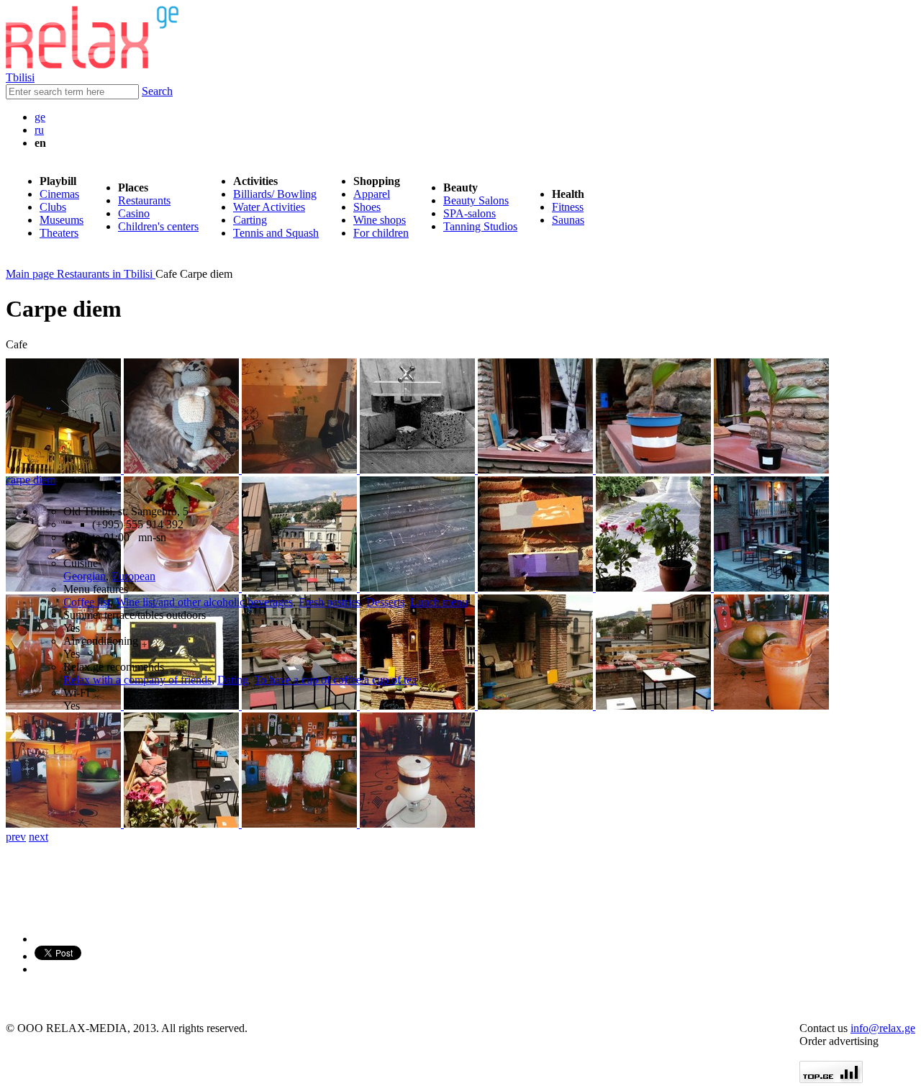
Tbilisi (20, 77)
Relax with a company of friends (137, 680)
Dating (232, 680)
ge (40, 117)
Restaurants (144, 200)
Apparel (371, 194)
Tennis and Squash (276, 233)
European (133, 576)
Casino (134, 213)
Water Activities (269, 207)
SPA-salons (469, 213)
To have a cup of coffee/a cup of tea (335, 680)
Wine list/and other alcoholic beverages (204, 602)
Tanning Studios (480, 226)
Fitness (568, 207)
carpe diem (30, 480)
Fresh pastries (329, 602)
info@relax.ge (882, 1028)
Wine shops (379, 220)
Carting (250, 220)
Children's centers (158, 226)
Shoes (367, 207)
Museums (61, 220)
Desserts (385, 602)
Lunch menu (439, 602)
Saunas (568, 220)
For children (381, 233)
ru (39, 130)
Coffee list (86, 602)
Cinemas (59, 194)
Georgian (84, 576)
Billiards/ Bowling (275, 194)
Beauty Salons (476, 200)
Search (157, 91)
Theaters (59, 233)
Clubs (53, 207)
